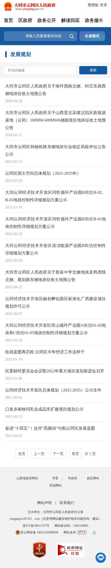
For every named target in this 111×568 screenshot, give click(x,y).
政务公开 (46, 20)
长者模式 (92, 36)
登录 (103, 5)
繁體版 (93, 5)
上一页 (39, 454)
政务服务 (94, 20)
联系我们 (67, 503)
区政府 (25, 20)
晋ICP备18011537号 (36, 525)
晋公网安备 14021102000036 (39, 532)
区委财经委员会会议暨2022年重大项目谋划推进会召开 (54, 371)
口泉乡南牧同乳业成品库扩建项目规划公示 (44, 409)
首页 (8, 20)
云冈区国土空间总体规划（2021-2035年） (43, 173)
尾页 (75, 454)
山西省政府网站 (27, 478)
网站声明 (44, 503)
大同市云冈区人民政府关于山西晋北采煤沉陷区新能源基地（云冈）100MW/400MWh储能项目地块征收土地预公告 (55, 120)
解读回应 (70, 20)
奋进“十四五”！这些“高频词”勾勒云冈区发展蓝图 (50, 428)
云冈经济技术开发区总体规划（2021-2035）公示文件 (53, 390)
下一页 (58, 454)
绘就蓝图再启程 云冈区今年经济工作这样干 (45, 352)
